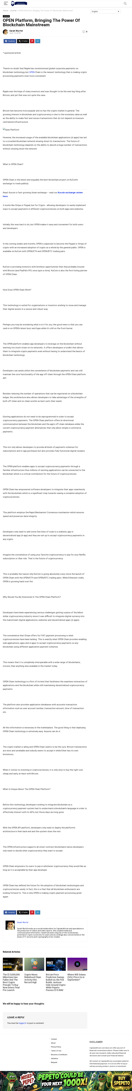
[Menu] (6, 3)
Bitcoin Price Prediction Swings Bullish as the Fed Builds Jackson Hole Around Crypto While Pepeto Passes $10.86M (55, 982)
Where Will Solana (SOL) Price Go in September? (76, 977)
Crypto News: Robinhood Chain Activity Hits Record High (32, 978)
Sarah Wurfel (16, 30)
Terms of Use (56, 1051)
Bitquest (54, 1062)
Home (5, 10)
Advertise (54, 1058)
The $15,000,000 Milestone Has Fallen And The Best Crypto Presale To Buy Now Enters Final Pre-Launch (11, 982)
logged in (22, 1023)
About (53, 1043)
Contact (54, 1039)
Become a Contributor (59, 1055)
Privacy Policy (56, 1047)
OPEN (32, 72)
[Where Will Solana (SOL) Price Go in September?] (77, 959)
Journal (13, 10)
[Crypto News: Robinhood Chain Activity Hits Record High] (34, 959)
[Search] (125, 3)
